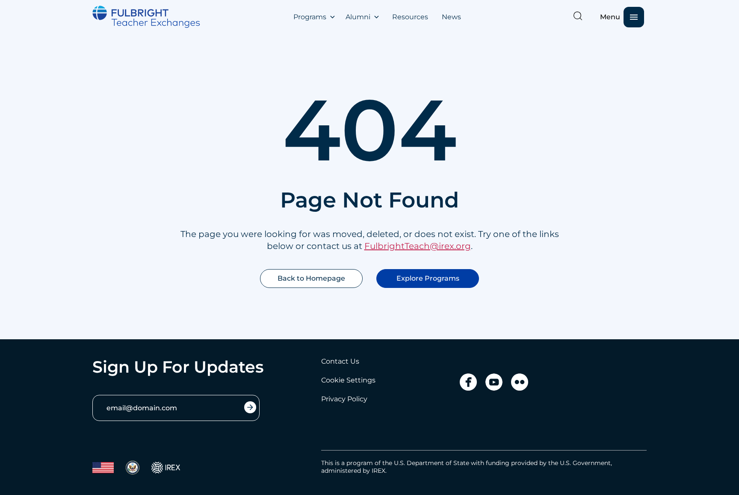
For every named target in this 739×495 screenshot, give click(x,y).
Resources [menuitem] (410, 17)
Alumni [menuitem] (358, 17)
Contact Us (340, 361)
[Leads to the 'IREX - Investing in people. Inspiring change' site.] (165, 467)
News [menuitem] (451, 17)
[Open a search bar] (577, 15)
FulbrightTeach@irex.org (417, 246)
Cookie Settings (348, 380)
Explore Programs (427, 278)
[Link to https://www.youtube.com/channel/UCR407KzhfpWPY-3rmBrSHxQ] (494, 382)
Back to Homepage (311, 278)
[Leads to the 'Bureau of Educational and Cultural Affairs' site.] (103, 467)
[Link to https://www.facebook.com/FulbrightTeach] (468, 382)
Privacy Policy (344, 399)
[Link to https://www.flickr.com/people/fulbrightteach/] (519, 382)
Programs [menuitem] (309, 17)
